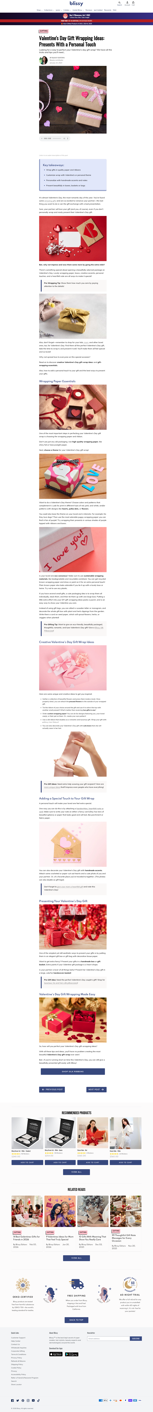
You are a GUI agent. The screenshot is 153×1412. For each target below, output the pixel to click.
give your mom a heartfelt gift (70, 886)
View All (76, 1172)
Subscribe (136, 1338)
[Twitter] (17, 1400)
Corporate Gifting (18, 1351)
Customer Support (18, 1338)
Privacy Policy (16, 1358)
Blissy (18, 1408)
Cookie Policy (16, 1368)
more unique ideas (52, 787)
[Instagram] (28, 1400)
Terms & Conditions (18, 1354)
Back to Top (76, 1320)
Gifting (44, 31)
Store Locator (16, 1384)
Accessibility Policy (18, 1374)
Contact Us (15, 1344)
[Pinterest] (23, 1400)
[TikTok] (38, 1400)
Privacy (14, 1371)
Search (14, 1381)
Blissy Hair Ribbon (51, 722)
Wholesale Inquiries (18, 1348)
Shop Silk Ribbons (73, 1071)
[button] (119, 3)
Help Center (15, 1341)
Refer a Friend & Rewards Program (24, 1378)
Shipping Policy (17, 1364)
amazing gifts (50, 201)
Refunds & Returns (18, 1361)
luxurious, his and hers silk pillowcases (60, 983)
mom (86, 342)
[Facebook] (12, 1400)
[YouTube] (33, 1400)
